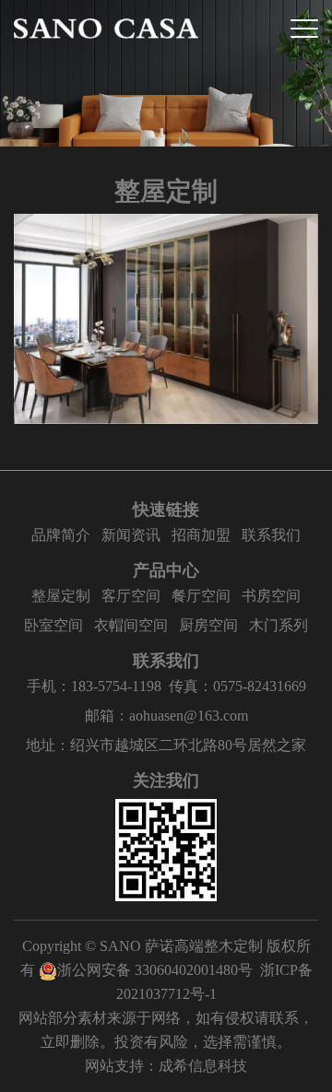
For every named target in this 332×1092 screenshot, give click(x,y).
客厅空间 (130, 596)
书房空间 (271, 596)
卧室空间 (53, 625)
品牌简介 (60, 535)
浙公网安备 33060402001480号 (155, 970)
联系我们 (271, 535)
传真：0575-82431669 (237, 686)
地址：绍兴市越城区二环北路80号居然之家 (166, 745)
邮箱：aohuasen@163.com (166, 715)
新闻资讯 (130, 535)
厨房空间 (208, 625)
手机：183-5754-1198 (94, 686)
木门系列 (278, 625)
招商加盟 (201, 535)
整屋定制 (60, 596)
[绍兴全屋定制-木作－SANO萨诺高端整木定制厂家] (106, 28)
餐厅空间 (201, 596)
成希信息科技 (203, 1066)
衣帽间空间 (131, 625)
